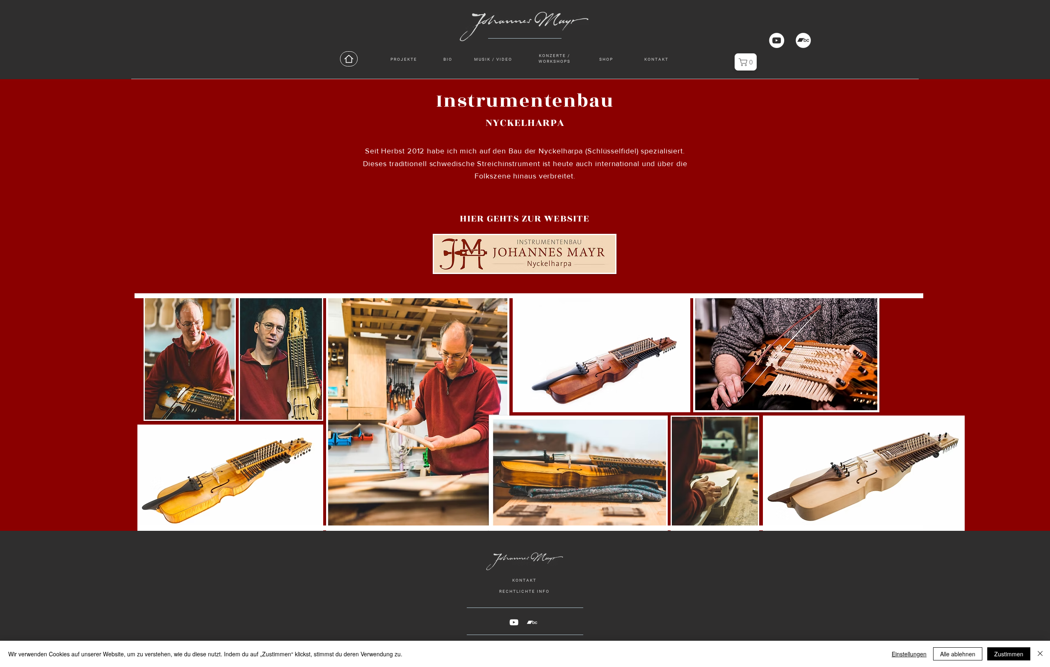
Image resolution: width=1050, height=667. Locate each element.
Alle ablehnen (957, 654)
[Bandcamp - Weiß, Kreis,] (803, 40)
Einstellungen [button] (909, 654)
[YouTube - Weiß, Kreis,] (776, 40)
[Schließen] (1040, 653)
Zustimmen (1008, 654)
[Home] (349, 58)
